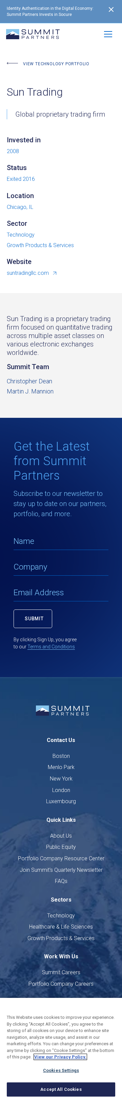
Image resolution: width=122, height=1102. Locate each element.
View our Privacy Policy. (60, 1056)
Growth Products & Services (61, 938)
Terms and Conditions (51, 646)
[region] (61, 1050)
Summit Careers (61, 972)
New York (61, 778)
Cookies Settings (61, 1070)
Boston (61, 756)
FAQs (61, 881)
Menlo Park (61, 767)
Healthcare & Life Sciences (61, 927)
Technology (61, 915)
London (61, 790)
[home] (33, 34)
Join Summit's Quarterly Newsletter (61, 870)
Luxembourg (61, 801)
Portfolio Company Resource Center (61, 858)
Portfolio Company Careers (61, 984)
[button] (108, 34)
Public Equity (61, 847)
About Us (61, 836)
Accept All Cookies (60, 1089)
